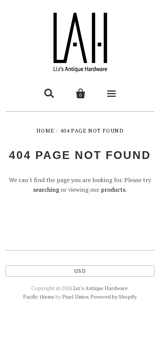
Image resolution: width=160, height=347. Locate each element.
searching (46, 189)
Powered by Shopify (113, 296)
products (113, 189)
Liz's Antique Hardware (100, 288)
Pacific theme (38, 296)
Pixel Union (75, 296)
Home (45, 130)
